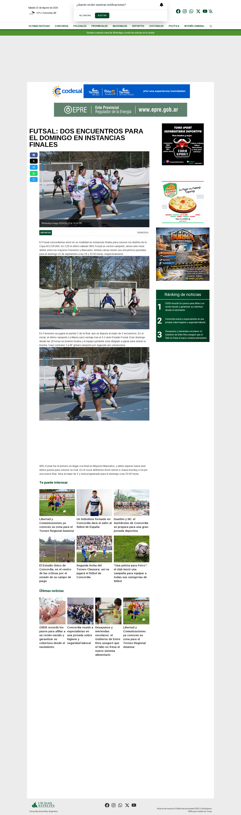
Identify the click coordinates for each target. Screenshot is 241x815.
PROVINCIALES (99, 26)
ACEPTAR (102, 15)
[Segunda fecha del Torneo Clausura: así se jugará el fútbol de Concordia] (94, 549)
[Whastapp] (191, 11)
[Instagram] (185, 11)
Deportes (45, 233)
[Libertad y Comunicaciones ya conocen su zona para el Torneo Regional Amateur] (57, 502)
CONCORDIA (61, 26)
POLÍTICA (174, 26)
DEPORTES (138, 26)
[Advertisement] (120, 61)
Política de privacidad (185, 808)
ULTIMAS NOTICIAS (39, 26)
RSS (197, 808)
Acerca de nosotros (165, 808)
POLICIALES (79, 26)
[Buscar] (211, 26)
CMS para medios (196, 811)
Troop (209, 811)
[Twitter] (198, 11)
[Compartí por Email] (34, 167)
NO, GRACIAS (85, 15)
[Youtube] (205, 11)
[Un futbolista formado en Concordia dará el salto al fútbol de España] (94, 502)
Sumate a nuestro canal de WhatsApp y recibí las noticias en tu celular (121, 32)
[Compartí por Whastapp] (34, 173)
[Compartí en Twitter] (34, 161)
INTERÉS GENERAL (194, 26)
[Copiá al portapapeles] (34, 179)
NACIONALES (120, 26)
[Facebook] (178, 11)
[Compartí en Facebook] (34, 154)
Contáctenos (206, 808)
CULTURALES (156, 26)
